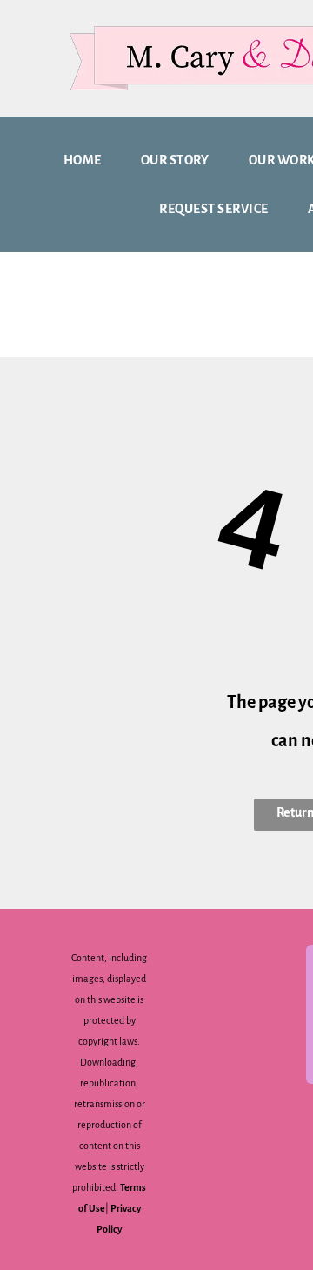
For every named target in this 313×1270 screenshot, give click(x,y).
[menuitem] (89, 160)
